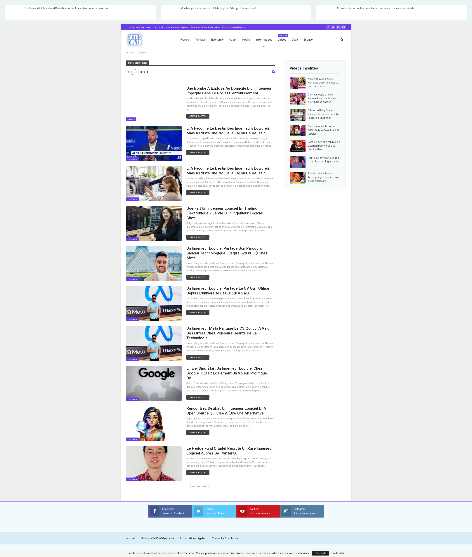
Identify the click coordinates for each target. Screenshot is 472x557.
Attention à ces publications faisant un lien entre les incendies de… (376, 8)
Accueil (159, 27)
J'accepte (320, 553)
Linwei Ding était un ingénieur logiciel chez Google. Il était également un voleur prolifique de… (226, 373)
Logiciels (132, 159)
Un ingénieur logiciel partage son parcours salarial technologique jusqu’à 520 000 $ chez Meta (227, 253)
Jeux (295, 39)
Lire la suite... (197, 116)
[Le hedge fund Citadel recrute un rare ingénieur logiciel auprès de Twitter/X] (154, 463)
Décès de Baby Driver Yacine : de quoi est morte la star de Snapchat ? (323, 114)
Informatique (264, 39)
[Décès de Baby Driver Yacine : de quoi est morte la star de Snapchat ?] (298, 115)
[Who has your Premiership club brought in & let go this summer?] (170, 12)
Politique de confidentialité (205, 27)
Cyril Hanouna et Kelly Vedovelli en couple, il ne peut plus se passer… (322, 98)
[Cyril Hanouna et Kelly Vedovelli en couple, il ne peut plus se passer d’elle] (298, 99)
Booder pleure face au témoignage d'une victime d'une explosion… (323, 177)
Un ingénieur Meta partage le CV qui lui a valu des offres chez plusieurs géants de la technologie (227, 333)
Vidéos (282, 37)
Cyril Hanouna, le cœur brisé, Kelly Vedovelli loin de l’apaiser (323, 130)
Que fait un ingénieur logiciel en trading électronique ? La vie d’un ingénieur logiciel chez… (224, 213)
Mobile (246, 39)
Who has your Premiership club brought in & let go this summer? (218, 8)
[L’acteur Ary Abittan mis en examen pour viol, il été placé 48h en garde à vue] (298, 146)
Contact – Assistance (233, 27)
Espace (308, 39)
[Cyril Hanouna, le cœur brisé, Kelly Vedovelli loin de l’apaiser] (298, 130)
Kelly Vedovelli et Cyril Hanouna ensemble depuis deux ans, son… (323, 82)
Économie (217, 39)
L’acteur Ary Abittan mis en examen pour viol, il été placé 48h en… (324, 145)
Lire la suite (338, 553)
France (184, 39)
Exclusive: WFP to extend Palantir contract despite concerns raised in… (67, 8)
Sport (232, 39)
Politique (200, 39)
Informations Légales (177, 27)
